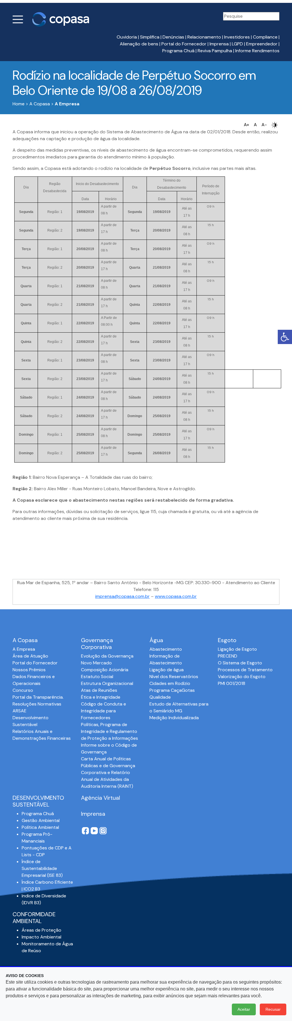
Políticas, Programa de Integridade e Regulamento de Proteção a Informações (109, 731)
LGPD (237, 44)
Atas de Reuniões (99, 690)
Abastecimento (165, 649)
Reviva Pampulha (215, 51)
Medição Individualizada (174, 718)
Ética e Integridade (100, 697)
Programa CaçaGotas (172, 690)
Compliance (265, 37)
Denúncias (173, 37)
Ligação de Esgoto (237, 649)
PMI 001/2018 (231, 683)
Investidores (237, 37)
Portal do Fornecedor (183, 44)
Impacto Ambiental (41, 937)
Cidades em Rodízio (169, 683)
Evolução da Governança (107, 656)
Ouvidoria (127, 37)
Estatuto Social (97, 677)
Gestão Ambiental (41, 820)
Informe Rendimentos (257, 51)
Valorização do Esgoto (241, 677)
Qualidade (160, 697)
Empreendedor (261, 44)
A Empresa (24, 649)
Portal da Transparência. (38, 697)
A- (264, 125)
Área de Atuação (30, 656)
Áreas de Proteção (41, 930)
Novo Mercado (96, 663)
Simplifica (149, 37)
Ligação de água (166, 670)
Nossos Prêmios (29, 670)
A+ (246, 125)
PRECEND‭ (227, 656)
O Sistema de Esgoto (240, 663)
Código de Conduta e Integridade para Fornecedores (103, 711)
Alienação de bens (139, 44)
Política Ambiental (40, 827)
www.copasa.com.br (176, 596)
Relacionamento (204, 37)
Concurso (23, 690)
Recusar (273, 1009)
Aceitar (244, 1009)
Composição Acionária (104, 670)
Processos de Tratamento (245, 670)
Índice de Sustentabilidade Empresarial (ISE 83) (42, 868)
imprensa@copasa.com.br (122, 596)
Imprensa (219, 44)
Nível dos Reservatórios (173, 677)
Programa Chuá (178, 51)
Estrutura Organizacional (107, 683)
